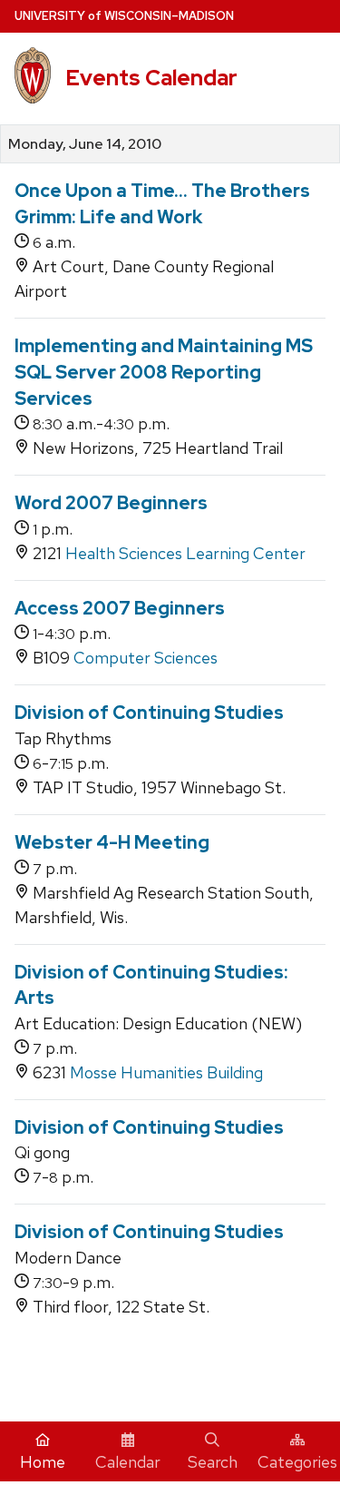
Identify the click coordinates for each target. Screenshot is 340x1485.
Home (42, 1461)
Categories (297, 1461)
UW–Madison (124, 16)
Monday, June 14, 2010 (84, 144)
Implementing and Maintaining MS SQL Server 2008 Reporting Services (164, 371)
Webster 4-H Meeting (112, 842)
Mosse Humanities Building (166, 1072)
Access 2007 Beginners (120, 608)
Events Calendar (151, 78)
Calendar (127, 1461)
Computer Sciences (145, 657)
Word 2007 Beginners (111, 503)
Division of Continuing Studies (149, 712)
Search (213, 1461)
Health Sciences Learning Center (185, 553)
